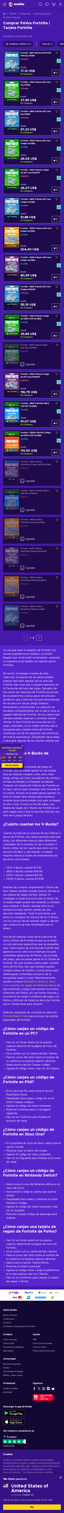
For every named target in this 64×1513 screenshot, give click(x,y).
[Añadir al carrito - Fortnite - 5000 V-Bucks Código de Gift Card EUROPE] (55, 394)
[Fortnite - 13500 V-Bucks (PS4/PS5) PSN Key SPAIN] (32, 530)
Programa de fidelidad (13, 1347)
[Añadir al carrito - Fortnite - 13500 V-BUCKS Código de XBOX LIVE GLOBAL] (55, 452)
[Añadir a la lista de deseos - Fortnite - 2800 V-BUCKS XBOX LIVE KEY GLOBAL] (56, 404)
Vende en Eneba (10, 1388)
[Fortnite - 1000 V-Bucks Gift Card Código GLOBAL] (32, 151)
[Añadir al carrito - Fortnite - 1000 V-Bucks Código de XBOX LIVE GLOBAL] (55, 336)
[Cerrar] (60, 1477)
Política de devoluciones (44, 1351)
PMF (35, 1340)
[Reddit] (53, 1388)
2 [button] (33, 638)
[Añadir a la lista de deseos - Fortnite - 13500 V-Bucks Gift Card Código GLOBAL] (57, 229)
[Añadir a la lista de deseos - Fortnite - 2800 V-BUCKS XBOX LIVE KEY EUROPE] (57, 491)
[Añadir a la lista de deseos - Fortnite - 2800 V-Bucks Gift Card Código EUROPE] (56, 287)
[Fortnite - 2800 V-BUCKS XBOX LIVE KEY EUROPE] (32, 501)
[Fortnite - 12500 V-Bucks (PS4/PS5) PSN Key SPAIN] (32, 617)
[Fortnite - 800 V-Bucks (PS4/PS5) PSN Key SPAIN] (32, 63)
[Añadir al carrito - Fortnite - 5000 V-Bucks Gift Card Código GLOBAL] (55, 277)
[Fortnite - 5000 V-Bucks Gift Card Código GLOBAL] (32, 268)
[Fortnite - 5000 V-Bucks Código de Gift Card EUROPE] (32, 384)
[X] (39, 1388)
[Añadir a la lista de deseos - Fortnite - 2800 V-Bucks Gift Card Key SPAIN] (56, 112)
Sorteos (6, 1368)
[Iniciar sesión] (60, 4)
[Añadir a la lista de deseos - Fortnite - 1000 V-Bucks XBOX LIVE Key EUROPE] (57, 345)
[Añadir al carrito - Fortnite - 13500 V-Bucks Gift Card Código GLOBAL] (56, 248)
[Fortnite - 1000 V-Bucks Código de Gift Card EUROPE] (32, 180)
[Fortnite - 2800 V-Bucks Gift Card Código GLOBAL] (32, 210)
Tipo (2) (46, 44)
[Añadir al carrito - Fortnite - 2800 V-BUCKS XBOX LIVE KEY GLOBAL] (55, 423)
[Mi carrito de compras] (53, 4)
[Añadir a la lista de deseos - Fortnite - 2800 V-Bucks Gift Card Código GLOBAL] (56, 200)
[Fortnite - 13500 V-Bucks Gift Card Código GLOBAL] (32, 239)
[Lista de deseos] (46, 4)
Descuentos (8, 1351)
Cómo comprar (10, 1340)
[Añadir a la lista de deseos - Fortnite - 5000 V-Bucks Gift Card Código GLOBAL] (56, 258)
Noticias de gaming (12, 1364)
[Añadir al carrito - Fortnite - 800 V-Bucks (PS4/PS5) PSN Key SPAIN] (55, 73)
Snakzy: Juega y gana (12, 1375)
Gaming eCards (42, 14)
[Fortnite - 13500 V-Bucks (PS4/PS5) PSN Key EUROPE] (32, 588)
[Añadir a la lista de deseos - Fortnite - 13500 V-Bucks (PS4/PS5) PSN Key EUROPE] (57, 578)
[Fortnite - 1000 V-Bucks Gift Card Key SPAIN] (32, 93)
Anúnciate (7, 1392)
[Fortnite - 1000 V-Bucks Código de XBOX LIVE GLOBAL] (32, 326)
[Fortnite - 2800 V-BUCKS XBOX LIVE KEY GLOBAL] (32, 414)
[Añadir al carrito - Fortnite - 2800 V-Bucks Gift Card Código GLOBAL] (55, 219)
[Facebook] (34, 1388)
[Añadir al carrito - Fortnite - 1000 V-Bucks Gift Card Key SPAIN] (55, 102)
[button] (39, 638)
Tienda (12, 14)
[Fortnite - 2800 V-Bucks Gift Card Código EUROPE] (32, 297)
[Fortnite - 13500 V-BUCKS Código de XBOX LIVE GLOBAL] (32, 443)
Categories (25, 14)
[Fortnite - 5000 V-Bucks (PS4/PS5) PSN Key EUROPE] (32, 559)
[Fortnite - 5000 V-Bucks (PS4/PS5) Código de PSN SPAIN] (32, 472)
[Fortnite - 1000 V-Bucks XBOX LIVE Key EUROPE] (32, 355)
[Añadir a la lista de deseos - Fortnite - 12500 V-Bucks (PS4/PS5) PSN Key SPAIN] (57, 607)
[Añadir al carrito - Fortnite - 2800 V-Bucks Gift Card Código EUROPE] (55, 306)
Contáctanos (8, 1319)
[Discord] (48, 1388)
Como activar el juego (43, 1343)
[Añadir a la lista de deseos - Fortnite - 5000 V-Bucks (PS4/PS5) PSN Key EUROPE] (57, 549)
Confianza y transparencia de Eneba (19, 1326)
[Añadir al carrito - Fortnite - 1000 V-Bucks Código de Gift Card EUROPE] (55, 190)
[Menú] (4, 4)
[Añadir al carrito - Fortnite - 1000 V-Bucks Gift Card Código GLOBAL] (55, 160)
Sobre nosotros (10, 1315)
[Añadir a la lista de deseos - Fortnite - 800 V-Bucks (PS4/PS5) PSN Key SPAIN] (56, 53)
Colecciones (8, 1343)
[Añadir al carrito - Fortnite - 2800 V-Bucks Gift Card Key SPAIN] (55, 131)
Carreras (7, 1323)
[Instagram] (43, 1388)
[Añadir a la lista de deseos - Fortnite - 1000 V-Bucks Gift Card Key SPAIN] (56, 83)
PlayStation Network (35, 981)
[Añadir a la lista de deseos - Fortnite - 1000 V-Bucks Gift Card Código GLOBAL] (56, 141)
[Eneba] (16, 4)
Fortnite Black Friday (15, 1016)
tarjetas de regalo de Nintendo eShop (33, 985)
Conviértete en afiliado (13, 1371)
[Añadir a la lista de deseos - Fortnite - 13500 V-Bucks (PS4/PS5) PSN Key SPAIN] (57, 520)
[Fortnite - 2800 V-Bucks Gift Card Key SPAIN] (32, 122)
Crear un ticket (39, 1347)
